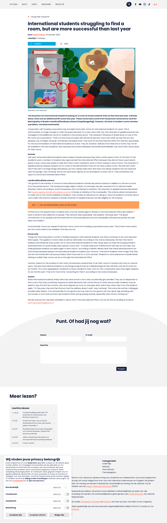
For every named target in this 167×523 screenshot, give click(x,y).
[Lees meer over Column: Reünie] (33, 443)
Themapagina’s (109, 472)
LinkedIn (107, 501)
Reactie (44, 345)
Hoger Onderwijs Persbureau (99, 486)
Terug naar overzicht (40, 16)
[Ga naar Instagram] (144, 4)
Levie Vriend (39, 34)
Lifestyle (106, 466)
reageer (37, 43)
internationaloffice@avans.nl (41, 303)
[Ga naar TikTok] (149, 4)
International (108, 469)
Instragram (86, 501)
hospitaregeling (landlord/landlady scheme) (51, 192)
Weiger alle (59, 515)
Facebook (96, 501)
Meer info (57, 487)
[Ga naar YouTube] (140, 4)
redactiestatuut (136, 494)
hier (37, 205)
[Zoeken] (129, 4)
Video (34, 4)
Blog (24, 4)
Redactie (59, 4)
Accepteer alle (16, 515)
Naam (43, 335)
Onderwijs (106, 463)
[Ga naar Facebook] (135, 4)
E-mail (89, 335)
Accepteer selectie (37, 515)
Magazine (46, 4)
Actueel (13, 4)
